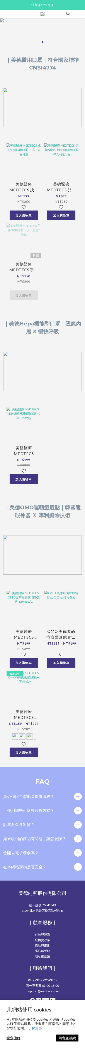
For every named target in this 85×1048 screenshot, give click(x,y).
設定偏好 (13, 1038)
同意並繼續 (67, 1038)
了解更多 (35, 1028)
